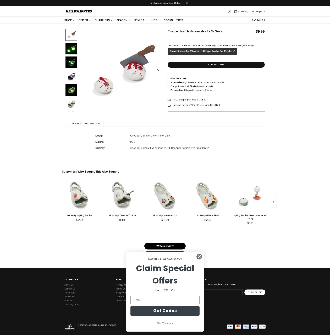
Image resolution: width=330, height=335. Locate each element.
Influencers (69, 293)
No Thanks (165, 323)
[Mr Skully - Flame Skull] (207, 195)
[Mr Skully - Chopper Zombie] (122, 195)
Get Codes (165, 311)
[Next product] (273, 202)
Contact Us (69, 289)
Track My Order (71, 305)
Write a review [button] (165, 246)
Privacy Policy (122, 285)
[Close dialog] (199, 257)
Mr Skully (191, 86)
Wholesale (69, 297)
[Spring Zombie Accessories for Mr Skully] (250, 195)
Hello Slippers (78, 11)
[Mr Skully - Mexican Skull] (165, 195)
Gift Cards (69, 301)
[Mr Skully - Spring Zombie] (79, 195)
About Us (68, 285)
